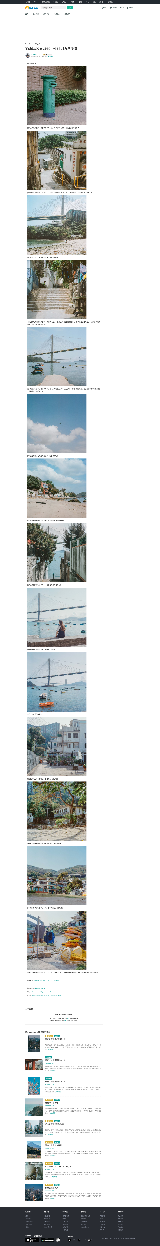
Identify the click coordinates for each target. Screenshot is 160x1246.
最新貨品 (102, 1219)
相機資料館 (47, 1216)
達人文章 (36, 14)
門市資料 (102, 1216)
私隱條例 (120, 1230)
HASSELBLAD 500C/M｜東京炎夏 (59, 1166)
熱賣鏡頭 (102, 1224)
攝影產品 (65, 1219)
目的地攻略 (84, 1221)
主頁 (26, 14)
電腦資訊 (65, 1224)
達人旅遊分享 (85, 1227)
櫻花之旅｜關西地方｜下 (55, 1039)
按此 (68, 1018)
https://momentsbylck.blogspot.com (42, 992)
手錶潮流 (65, 1230)
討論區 (27, 1227)
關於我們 (120, 1216)
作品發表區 (28, 1224)
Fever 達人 (28, 1219)
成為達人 (67, 14)
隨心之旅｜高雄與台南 (54, 1124)
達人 (57, 14)
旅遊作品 (83, 1224)
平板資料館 (47, 1224)
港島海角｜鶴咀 (51, 1102)
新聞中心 (28, 1216)
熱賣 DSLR (103, 1227)
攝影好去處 (85, 1216)
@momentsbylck (39, 988)
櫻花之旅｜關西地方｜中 (55, 1060)
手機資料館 (47, 1221)
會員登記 (120, 1224)
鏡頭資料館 (47, 1219)
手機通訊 (65, 1221)
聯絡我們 (120, 1219)
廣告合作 (120, 1221)
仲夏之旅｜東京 (51, 1187)
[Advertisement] (80, 28)
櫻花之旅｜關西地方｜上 (55, 1081)
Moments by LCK (36, 54)
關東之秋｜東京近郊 (53, 1145)
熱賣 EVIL (102, 1230)
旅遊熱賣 (83, 1219)
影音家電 (65, 1227)
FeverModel (28, 1221)
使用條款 (120, 1227)
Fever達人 (28, 44)
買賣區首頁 (65, 1216)
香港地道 (50, 57)
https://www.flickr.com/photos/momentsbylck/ (46, 996)
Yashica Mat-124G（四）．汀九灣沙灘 (46, 980)
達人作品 (46, 14)
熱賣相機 (102, 1221)
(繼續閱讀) (50, 1049)
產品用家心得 (48, 1227)
